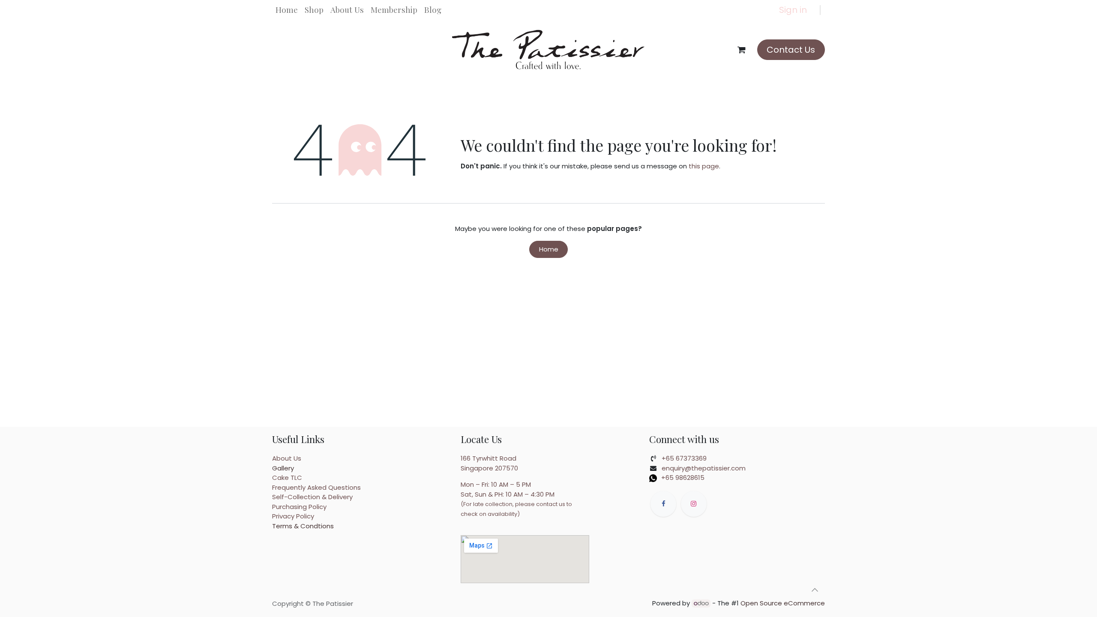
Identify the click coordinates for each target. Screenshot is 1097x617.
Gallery (283, 468)
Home (548, 249)
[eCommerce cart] (742, 50)
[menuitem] (286, 9)
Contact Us (791, 50)
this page (704, 166)
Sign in (793, 10)
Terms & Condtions (303, 525)
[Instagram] (694, 504)
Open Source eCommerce (782, 603)
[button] (814, 590)
